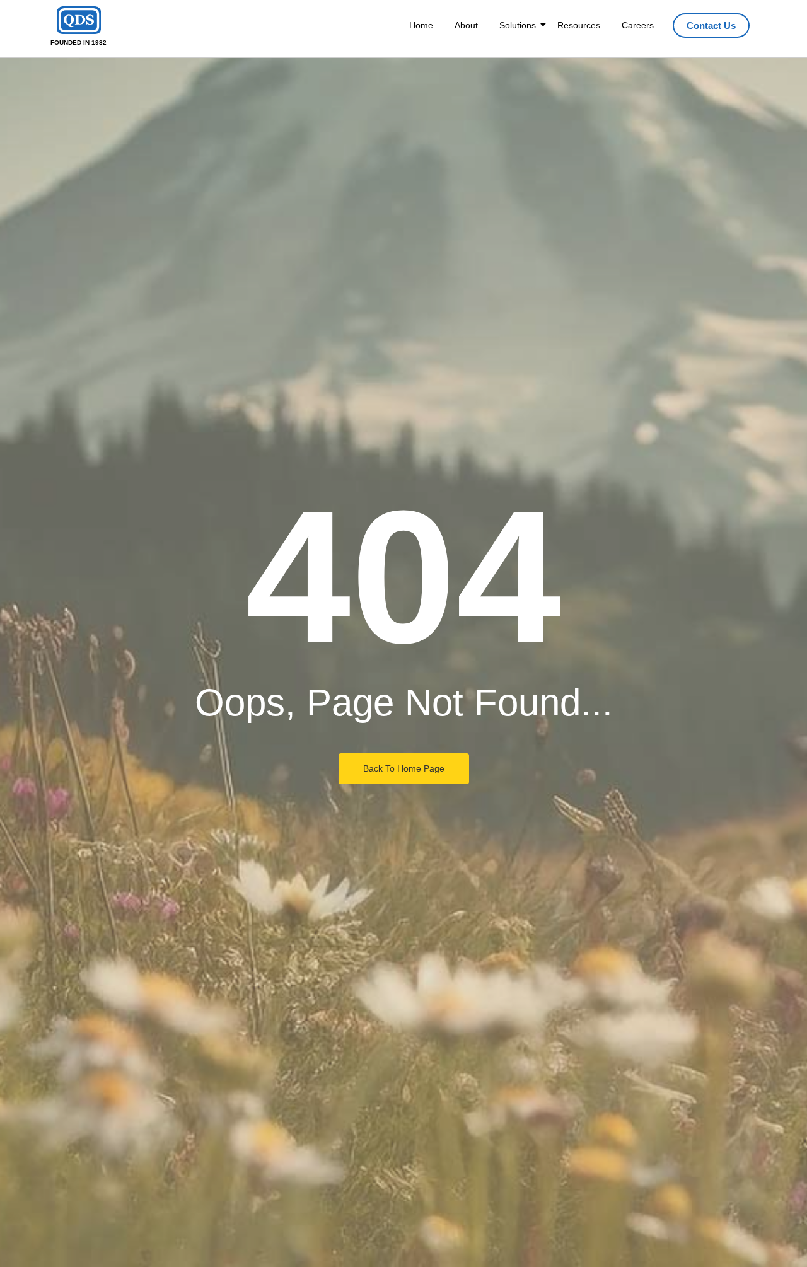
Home (421, 25)
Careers (638, 25)
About (466, 25)
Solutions (517, 25)
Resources (578, 25)
